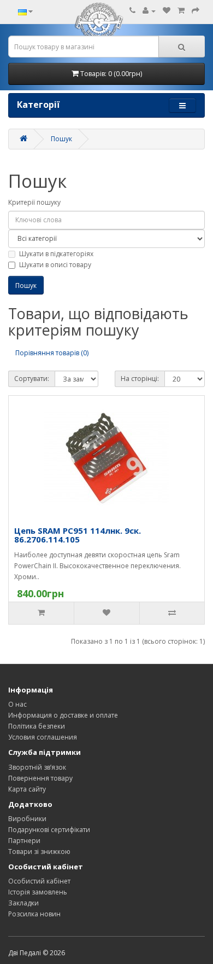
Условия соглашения (42, 737)
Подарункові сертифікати (49, 829)
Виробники (27, 818)
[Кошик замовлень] (181, 10)
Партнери (24, 840)
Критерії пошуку (34, 202)
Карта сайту (27, 789)
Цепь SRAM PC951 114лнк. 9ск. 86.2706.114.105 (77, 535)
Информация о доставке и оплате (63, 715)
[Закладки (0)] (166, 10)
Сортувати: (31, 378)
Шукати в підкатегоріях (56, 253)
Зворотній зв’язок (37, 767)
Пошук (61, 138)
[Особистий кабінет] (149, 10)
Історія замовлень (37, 892)
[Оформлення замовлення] (195, 10)
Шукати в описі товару (55, 264)
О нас (17, 704)
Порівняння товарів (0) (51, 352)
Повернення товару (40, 778)
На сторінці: (140, 378)
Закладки (23, 903)
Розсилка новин (34, 914)
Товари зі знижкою (39, 851)
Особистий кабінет (39, 881)
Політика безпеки (36, 726)
